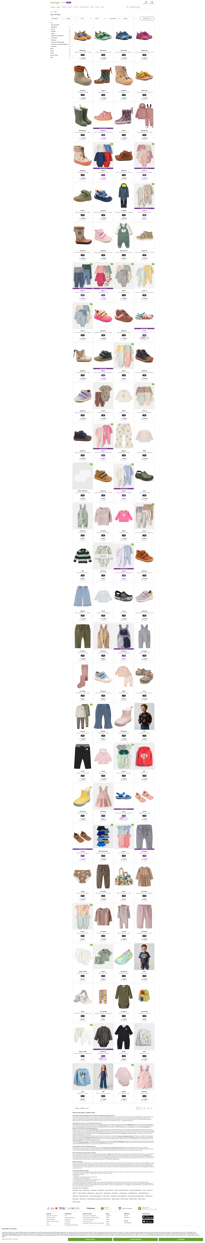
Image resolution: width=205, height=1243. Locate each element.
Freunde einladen (50, 1217)
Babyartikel (101, 1190)
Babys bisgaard (124, 1199)
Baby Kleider (106, 1196)
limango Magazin (50, 1219)
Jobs (47, 1223)
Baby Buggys (91, 1193)
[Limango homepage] (55, 2)
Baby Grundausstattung (57, 35)
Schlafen (53, 31)
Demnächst (127, 1217)
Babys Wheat (133, 1199)
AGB (66, 1215)
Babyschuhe (95, 1129)
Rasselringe (115, 1193)
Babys (51, 22)
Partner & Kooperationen (52, 1221)
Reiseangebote (127, 1223)
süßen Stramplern (103, 1125)
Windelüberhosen (132, 1193)
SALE (51, 57)
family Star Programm (51, 1215)
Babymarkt (75, 1196)
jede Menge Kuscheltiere (90, 1137)
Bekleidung (54, 27)
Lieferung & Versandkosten (89, 1215)
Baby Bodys (76, 1199)
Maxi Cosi (108, 1157)
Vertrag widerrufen (87, 1221)
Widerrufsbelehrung (70, 1217)
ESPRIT (74, 1193)
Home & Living (54, 55)
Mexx (98, 1131)
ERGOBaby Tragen (77, 1190)
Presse (48, 1225)
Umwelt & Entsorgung (88, 1219)
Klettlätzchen (107, 1193)
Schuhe (53, 29)
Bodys (147, 1163)
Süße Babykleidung (143, 1193)
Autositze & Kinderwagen (57, 42)
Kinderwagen (146, 1155)
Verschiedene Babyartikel (82, 1142)
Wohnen (108, 1225)
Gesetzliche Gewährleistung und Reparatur (93, 1223)
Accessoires (54, 38)
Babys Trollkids (76, 1201)
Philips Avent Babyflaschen (121, 1190)
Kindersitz (109, 1154)
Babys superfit (115, 1199)
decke (128, 1184)
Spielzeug (53, 40)
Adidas (100, 1131)
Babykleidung (131, 1124)
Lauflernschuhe (101, 1133)
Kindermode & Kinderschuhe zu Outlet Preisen (98, 1199)
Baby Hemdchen (82, 1193)
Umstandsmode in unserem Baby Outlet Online (113, 1147)
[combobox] (139, 7)
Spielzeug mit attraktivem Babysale (125, 1136)
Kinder (52, 48)
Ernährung (53, 46)
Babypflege (114, 1196)
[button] (152, 2)
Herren (52, 53)
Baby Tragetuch (109, 1190)
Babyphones (102, 1142)
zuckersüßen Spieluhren (78, 1139)
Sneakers (123, 1133)
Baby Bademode (122, 1196)
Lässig (144, 1190)
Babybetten (94, 1190)
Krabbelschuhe (108, 1133)
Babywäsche (149, 1196)
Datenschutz (68, 1219)
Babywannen (99, 1193)
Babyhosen (118, 1125)
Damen (52, 51)
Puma (106, 1131)
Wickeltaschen (123, 1193)
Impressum (67, 1223)
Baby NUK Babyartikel (135, 1190)
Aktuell (126, 1215)
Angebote (108, 1215)
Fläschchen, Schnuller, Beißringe (59, 44)
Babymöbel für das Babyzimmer (136, 1196)
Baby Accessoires (84, 1196)
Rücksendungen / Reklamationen (91, 1217)
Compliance (67, 1221)
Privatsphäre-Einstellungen (71, 1225)
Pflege (52, 33)
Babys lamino (141, 1199)
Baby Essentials (55, 25)
